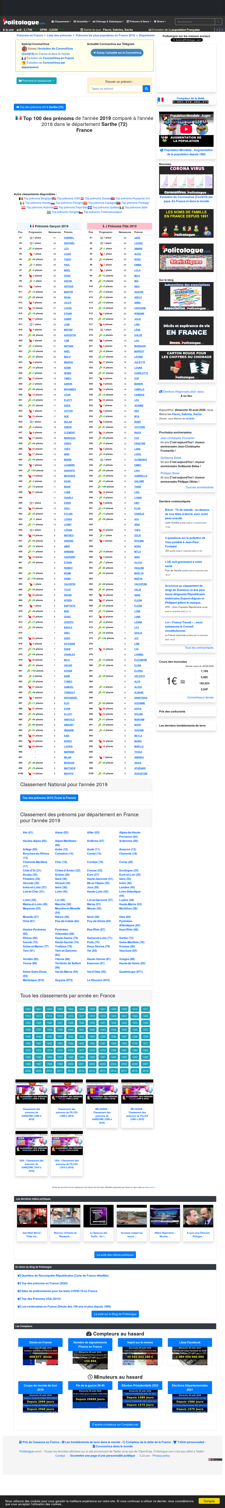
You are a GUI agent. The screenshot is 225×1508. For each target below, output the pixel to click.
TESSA (138, 751)
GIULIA (138, 632)
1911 (145, 1009)
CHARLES (69, 654)
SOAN (67, 481)
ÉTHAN (68, 562)
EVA (136, 438)
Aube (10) (61, 849)
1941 (81, 1029)
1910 (135, 1009)
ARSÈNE (68, 540)
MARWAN (69, 751)
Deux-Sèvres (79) (98, 946)
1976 (70, 1050)
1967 (103, 1043)
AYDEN (68, 600)
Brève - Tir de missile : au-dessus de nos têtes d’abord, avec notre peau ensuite (187, 514)
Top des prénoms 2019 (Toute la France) (49, 798)
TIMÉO (67, 378)
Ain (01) (28, 832)
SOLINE (138, 714)
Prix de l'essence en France (40, 1442)
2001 (81, 1064)
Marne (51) (94, 904)
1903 (60, 1009)
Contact (60, 1455)
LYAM (67, 492)
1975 (60, 1050)
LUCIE (137, 454)
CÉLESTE (139, 676)
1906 (92, 1009)
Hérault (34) (62, 883)
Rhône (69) (30, 938)
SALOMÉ (139, 481)
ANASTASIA (140, 697)
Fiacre (176, 414)
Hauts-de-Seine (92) (132, 963)
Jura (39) (93, 887)
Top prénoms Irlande (38, 203)
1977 (81, 1050)
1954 (92, 1036)
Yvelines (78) (63, 946)
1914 (49, 1016)
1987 (60, 1057)
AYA (136, 519)
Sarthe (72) (126, 938)
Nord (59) (93, 917)
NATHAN (68, 346)
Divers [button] (160, 21)
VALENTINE (140, 584)
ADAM (67, 367)
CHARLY (68, 497)
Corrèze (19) (95, 862)
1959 (145, 1036)
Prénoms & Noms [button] (139, 21)
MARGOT (139, 351)
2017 (124, 1070)
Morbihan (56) (128, 908)
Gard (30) (61, 879)
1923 (145, 1016)
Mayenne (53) (32, 908)
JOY (136, 638)
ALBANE (139, 692)
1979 (103, 1050)
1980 (113, 1050)
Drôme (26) (62, 875)
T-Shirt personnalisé (190, 1442)
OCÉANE (139, 730)
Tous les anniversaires (199, 487)
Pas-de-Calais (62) (67, 921)
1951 (60, 1036)
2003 (103, 1064)
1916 (70, 1016)
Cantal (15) (94, 853)
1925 (38, 1022)
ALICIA (138, 687)
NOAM (67, 573)
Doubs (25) (30, 875)
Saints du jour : (101, 30)
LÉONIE (138, 356)
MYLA (137, 551)
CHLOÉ (138, 335)
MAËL (67, 270)
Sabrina (186, 414)
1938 (49, 1029)
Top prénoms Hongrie (65, 212)
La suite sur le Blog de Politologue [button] (115, 1314)
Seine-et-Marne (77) (36, 946)
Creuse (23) (94, 870)
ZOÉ (136, 378)
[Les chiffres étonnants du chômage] (186, 365)
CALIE (137, 589)
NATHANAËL (71, 697)
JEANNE (138, 405)
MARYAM (139, 719)
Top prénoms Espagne (102, 203)
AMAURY (69, 724)
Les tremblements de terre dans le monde (92, 1442)
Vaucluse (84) (128, 950)
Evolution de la (168, 30)
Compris (209, 1501)
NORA (137, 546)
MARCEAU (69, 438)
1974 (49, 1050)
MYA (136, 416)
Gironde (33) (31, 883)
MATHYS (68, 773)
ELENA (138, 600)
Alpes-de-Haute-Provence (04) (130, 834)
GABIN (67, 319)
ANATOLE (69, 719)
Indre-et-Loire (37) (34, 887)
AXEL (67, 508)
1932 (113, 1022)
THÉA (137, 530)
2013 (81, 1070)
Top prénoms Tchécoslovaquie (103, 212)
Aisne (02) (61, 832)
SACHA (68, 281)
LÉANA (138, 622)
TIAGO (67, 259)
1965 (81, 1043)
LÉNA (137, 329)
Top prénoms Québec (106, 207)
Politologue (27, 1451)
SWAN (67, 578)
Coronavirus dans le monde (114, 1446)
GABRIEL (69, 237)
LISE (137, 492)
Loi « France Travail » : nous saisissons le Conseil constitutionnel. (183, 626)
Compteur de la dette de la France (148, 1442)
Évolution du (50, 58)
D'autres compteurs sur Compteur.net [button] (115, 1424)
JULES (67, 302)
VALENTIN (69, 584)
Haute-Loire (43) (97, 891)
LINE (137, 643)
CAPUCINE (140, 308)
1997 (38, 1064)
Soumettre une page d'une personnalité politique (102, 1455)
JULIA (137, 319)
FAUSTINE (140, 443)
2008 (28, 1070)
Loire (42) (61, 891)
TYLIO (67, 589)
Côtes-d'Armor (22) (67, 870)
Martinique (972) (33, 980)
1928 (70, 1022)
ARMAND (69, 551)
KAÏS (66, 735)
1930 (92, 1022)
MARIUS (68, 362)
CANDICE (139, 394)
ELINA (137, 665)
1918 (92, 1016)
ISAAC (67, 616)
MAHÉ (67, 486)
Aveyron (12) (127, 849)
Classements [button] (61, 21)
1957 (124, 1036)
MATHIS (68, 329)
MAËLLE (139, 746)
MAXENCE (69, 475)
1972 (28, 1050)
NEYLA (138, 735)
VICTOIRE (139, 427)
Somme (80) (127, 946)
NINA (137, 557)
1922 (135, 1016)
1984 (28, 1057)
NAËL (67, 351)
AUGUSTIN (70, 335)
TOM (66, 340)
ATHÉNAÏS (140, 768)
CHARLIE (139, 513)
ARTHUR (68, 286)
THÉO (67, 449)
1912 (28, 1016)
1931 (103, 1022)
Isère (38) (61, 887)
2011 (60, 1070)
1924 (28, 1022)
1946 (135, 1029)
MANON (138, 383)
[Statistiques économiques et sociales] (186, 257)
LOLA (137, 270)
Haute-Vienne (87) (99, 959)
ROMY (137, 421)
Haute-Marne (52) (130, 904)
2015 (103, 1070)
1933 (124, 1022)
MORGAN (69, 762)
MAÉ (66, 611)
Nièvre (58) (62, 917)
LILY (136, 627)
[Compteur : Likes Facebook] (189, 1355)
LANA (137, 449)
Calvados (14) (64, 853)
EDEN (67, 405)
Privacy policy (161, 1455)
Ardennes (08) (128, 841)
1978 (92, 1050)
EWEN (67, 502)
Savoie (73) (30, 942)
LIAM (67, 324)
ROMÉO (68, 568)
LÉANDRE (69, 465)
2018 (135, 1070)
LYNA (137, 611)
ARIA (137, 524)
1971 (145, 1043)
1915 (60, 1016)
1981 (124, 1050)
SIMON (68, 427)
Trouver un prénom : (119, 81)
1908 (113, 1009)
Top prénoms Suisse (98, 198)
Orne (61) (29, 921)
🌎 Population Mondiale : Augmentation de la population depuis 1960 (186, 152)
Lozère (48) (126, 900)
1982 (135, 1050)
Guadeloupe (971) (131, 972)
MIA (136, 281)
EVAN (67, 708)
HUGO (67, 275)
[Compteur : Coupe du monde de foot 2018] (40, 1403)
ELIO (66, 703)
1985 (38, 1057)
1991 (103, 1057)
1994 (135, 1057)
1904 (70, 1009)
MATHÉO (69, 535)
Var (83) (92, 950)
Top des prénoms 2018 (41, 107)
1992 (113, 1057)
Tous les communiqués (199, 648)
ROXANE (139, 540)
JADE (137, 237)
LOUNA (138, 367)
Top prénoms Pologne (69, 203)
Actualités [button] (82, 21)
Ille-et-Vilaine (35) (98, 883)
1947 (145, 1029)
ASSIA (137, 762)
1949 (38, 1036)
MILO (67, 660)
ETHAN (68, 313)
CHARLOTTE (141, 373)
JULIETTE (139, 362)
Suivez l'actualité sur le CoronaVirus (118, 53)
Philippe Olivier (170, 473)
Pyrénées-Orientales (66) (64, 931)
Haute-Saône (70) (66, 938)
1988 (70, 1057)
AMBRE (138, 248)
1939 (60, 1029)
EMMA (137, 264)
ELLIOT (68, 714)
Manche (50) (63, 904)
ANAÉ (137, 595)
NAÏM (67, 676)
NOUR (137, 724)
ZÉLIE (137, 535)
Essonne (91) (96, 963)
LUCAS (68, 308)
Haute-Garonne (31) (100, 879)
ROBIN (67, 373)
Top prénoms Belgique (38, 198)
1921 (124, 1016)
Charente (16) (128, 853)
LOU (136, 340)
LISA (137, 470)
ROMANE (139, 313)
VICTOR (68, 411)
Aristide (190, 418)
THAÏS (137, 486)
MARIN (67, 459)
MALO (67, 356)
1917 (81, 1016)
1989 (81, 1057)
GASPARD (69, 557)
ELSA (137, 508)
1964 (70, 1043)
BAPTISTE (69, 605)
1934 (135, 1022)
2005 (124, 1064)
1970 (135, 1043)
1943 (103, 1029)
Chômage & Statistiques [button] (108, 21)
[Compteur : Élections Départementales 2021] (189, 1403)
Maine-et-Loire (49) (35, 904)
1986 (49, 1057)
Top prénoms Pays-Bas (73, 207)
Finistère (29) (31, 879)
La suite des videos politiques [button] (115, 1255)
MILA (137, 275)
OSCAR (68, 665)
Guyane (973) (64, 980)
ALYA (137, 681)
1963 (60, 1043)
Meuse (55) (94, 908)
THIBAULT (69, 692)
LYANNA (138, 654)
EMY (136, 502)
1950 (49, 1036)
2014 (92, 1070)
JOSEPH (68, 622)
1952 (70, 1036)
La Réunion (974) (98, 980)
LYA (136, 649)
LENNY (68, 524)
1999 (60, 1064)
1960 (28, 1043)
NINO (67, 454)
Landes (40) (127, 887)
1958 (135, 1036)
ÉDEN (67, 649)
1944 (113, 1029)
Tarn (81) (28, 950)
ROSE (137, 259)
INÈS (137, 286)
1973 (38, 1050)
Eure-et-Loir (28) (130, 875)
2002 (92, 1064)
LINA (137, 324)
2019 (145, 1070)
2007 (145, 1064)
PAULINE (139, 568)
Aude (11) (93, 849)
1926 (49, 1022)
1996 (28, 1064)
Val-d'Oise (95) (96, 972)
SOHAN (68, 670)
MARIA (138, 741)
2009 (38, 1070)
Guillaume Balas (170, 458)
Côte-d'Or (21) (32, 870)
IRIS (136, 411)
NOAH (67, 297)
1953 (81, 1036)
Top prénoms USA (68, 198)
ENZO (67, 638)
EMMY (137, 465)
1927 (60, 1022)
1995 (145, 1057)
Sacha (197, 414)
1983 (145, 1050)
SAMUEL (69, 687)
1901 (38, 1009)
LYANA (138, 497)
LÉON (67, 394)
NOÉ (66, 416)
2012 (70, 1070)
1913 (38, 1016)
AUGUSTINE (141, 773)
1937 (38, 1029)
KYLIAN (68, 513)
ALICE (137, 253)
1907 (103, 1009)
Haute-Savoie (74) (67, 942)
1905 (81, 1009)
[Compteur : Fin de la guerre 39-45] (90, 1399)
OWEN (67, 443)
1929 (81, 1022)
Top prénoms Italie (135, 207)
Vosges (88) (127, 959)
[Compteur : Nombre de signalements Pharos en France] (90, 1360)
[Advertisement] (112, 8)
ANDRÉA (139, 757)
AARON (68, 383)
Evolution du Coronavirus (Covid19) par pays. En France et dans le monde (186, 199)
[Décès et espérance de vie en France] (186, 330)
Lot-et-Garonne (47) (100, 900)
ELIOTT (68, 400)
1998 (49, 1064)
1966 (92, 1043)
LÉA (136, 400)
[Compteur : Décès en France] (40, 1355)
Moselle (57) (31, 917)
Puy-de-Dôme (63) (99, 921)
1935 (145, 1022)
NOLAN (68, 421)
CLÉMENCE (140, 459)
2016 (113, 1070)
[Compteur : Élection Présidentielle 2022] (140, 1399)
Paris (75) (93, 942)
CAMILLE (139, 389)
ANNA (137, 302)
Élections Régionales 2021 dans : (183, 391)
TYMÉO (68, 681)
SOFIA (137, 708)
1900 (28, 1009)
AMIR (67, 546)
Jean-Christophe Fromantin (177, 438)
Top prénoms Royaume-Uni (132, 198)
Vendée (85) (30, 959)
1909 (124, 1009)
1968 (113, 1043)
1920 (113, 1016)
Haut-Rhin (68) (128, 929)
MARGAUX (140, 346)
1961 (38, 1043)
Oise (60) (125, 917)
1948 (28, 1036)
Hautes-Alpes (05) (35, 841)
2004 (113, 1064)
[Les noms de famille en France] (186, 223)
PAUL (67, 264)
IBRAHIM (69, 730)
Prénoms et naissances (37, 81)
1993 (124, 1057)
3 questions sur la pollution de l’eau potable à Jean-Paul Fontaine (185, 542)
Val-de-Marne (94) (66, 972)
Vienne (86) (62, 959)
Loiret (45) (29, 900)
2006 (135, 1064)
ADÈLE (138, 297)
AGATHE (139, 291)
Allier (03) (93, 832)
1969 (124, 1043)
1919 (103, 1016)
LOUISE (138, 243)
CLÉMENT (69, 432)
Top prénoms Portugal (135, 203)
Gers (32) (125, 879)
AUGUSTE (69, 470)
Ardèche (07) (95, 841)
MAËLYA (139, 573)
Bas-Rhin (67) (96, 929)
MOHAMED (70, 389)
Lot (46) (60, 900)
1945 (124, 1029)
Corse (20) (126, 862)
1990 (92, 1057)
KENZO (68, 741)
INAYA (137, 432)
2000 (70, 1064)
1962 (49, 1043)
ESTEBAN (69, 643)
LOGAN (68, 530)
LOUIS (67, 253)
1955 (103, 1036)
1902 (49, 1009)
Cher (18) (61, 862)
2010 (49, 1070)
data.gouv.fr (150, 1187)
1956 (113, 1036)
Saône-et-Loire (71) (99, 938)
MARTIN (68, 291)
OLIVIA (138, 562)
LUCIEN (68, 746)
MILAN (67, 757)
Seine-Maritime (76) (131, 942)
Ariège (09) (30, 849)
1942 (92, 1029)
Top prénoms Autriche (40, 207)
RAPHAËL (69, 243)
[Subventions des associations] (186, 296)
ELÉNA (138, 605)
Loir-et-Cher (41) (33, 891)
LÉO (66, 248)
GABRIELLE (140, 475)
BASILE (68, 627)
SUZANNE (139, 703)
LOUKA (68, 519)
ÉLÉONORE (140, 660)
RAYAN (68, 595)
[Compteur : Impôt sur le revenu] (140, 1355)
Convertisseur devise (200, 697)
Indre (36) (125, 883)
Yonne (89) (30, 963)
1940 (70, 1029)
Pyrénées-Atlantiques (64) (129, 923)
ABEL (67, 632)
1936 (28, 1029)
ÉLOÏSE (138, 670)
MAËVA (138, 578)
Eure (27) (93, 875)
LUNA (137, 616)
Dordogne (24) (128, 870)
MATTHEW (69, 768)
